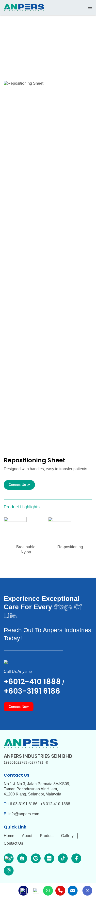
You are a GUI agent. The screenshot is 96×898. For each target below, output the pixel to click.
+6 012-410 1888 (55, 804)
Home (9, 836)
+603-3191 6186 (32, 691)
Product (46, 836)
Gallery (67, 836)
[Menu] (90, 7)
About (27, 836)
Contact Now (19, 707)
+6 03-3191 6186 (22, 804)
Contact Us (17, 485)
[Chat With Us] (87, 891)
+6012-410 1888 (32, 681)
